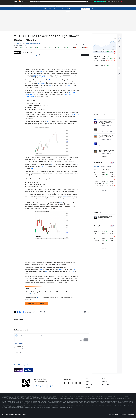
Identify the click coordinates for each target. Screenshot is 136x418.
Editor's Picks (24, 6)
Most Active (96, 166)
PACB (72, 271)
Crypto (56, 6)
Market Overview (32, 6)
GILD (42, 166)
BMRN (72, 267)
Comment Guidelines (18, 343)
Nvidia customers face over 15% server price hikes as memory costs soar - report (107, 144)
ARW (60, 269)
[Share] (77, 44)
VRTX (32, 168)
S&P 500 (95, 58)
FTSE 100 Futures (97, 65)
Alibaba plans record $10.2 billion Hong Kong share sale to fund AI (107, 151)
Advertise (104, 381)
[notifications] (119, 1)
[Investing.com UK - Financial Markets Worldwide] (19, 1)
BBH (47, 121)
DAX (95, 53)
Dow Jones (96, 63)
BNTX (50, 85)
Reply (17, 352)
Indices (95, 36)
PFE (34, 77)
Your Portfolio (89, 384)
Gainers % (103, 166)
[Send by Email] (41, 312)
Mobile (87, 381)
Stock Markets (39, 6)
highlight (65, 196)
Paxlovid (44, 77)
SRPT (46, 271)
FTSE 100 (96, 51)
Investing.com (27, 52)
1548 (40, 269)
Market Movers (98, 162)
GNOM (61, 203)
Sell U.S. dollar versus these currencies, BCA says (104, 129)
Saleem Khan (20, 346)
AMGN (53, 164)
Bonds (59, 6)
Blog (87, 378)
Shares (112, 36)
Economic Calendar (67, 4)
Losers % (109, 166)
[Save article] (80, 44)
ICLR (57, 166)
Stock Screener (76, 4)
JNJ (50, 80)
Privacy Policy (123, 414)
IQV (77, 164)
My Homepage (35, 55)
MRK (40, 71)
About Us (104, 378)
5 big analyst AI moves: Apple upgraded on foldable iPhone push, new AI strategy (106, 122)
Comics (66, 6)
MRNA (68, 85)
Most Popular (17, 6)
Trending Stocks (98, 226)
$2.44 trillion (75, 114)
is (78, 189)
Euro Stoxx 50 (97, 56)
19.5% (48, 196)
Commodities (50, 6)
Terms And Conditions (113, 414)
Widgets (88, 387)
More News (104, 156)
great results (37, 75)
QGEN (74, 269)
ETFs (63, 6)
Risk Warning (131, 414)
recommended (41, 83)
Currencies (45, 6)
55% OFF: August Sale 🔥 (99, 1)
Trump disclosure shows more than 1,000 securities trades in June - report (106, 136)
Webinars (71, 6)
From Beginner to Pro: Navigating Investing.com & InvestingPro (105, 217)
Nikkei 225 (96, 60)
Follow (86, 55)
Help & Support (105, 384)
